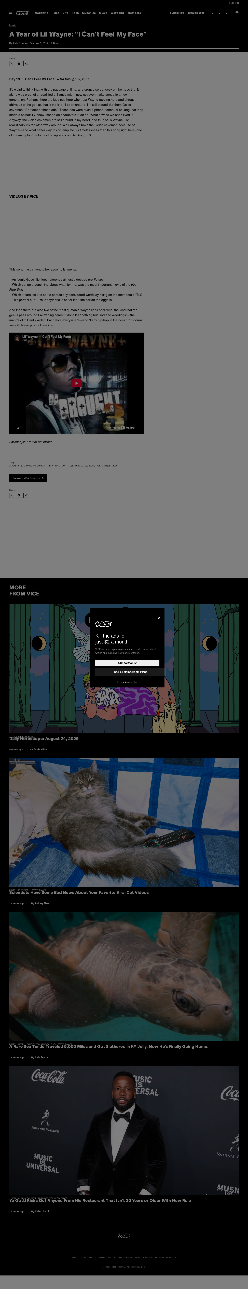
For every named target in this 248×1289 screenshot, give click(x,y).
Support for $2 (127, 663)
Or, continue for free (127, 682)
